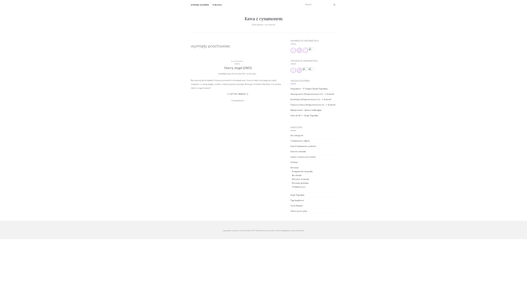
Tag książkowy (297, 200)
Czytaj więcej (238, 94)
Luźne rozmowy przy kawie (303, 157)
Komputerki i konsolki (302, 171)
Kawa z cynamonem (264, 19)
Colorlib (278, 230)
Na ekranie (237, 61)
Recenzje (295, 167)
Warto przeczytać (299, 211)
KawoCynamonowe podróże (303, 146)
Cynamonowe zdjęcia (300, 141)
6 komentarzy (238, 100)
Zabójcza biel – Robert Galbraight (306, 110)
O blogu (217, 5)
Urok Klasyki (296, 205)
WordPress (300, 230)
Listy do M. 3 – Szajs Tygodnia (304, 115)
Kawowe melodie (298, 151)
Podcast (294, 162)
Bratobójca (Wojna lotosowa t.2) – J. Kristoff (311, 99)
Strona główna (200, 5)
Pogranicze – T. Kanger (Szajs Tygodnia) (309, 88)
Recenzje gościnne (300, 183)
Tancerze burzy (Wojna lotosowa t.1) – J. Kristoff (313, 105)
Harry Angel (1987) (238, 68)
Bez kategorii (297, 135)
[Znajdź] (334, 5)
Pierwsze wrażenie (300, 179)
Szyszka (252, 74)
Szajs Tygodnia (297, 195)
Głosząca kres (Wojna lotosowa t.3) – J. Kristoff (312, 94)
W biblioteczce (298, 187)
